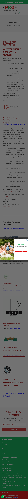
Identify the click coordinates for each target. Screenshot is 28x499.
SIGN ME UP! (21, 251)
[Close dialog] (27, 239)
